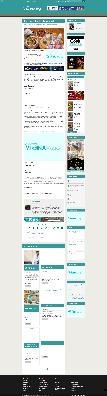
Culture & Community (43, 380)
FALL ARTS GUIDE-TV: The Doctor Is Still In (32, 267)
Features (57, 382)
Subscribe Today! (79, 28)
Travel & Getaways (43, 374)
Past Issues (78, 26)
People (56, 374)
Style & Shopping (42, 384)
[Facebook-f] (56, 1)
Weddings (57, 378)
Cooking (38, 233)
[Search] (83, 1)
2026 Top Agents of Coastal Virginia (75, 199)
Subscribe (28, 1)
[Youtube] (65, 1)
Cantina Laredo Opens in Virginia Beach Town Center (78, 291)
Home (24, 1)
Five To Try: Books (50, 304)
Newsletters (25, 378)
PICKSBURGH (49, 340)
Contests (73, 384)
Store (24, 386)
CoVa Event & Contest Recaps (77, 382)
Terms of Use (46, 391)
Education (57, 376)
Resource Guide (26, 374)
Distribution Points (27, 382)
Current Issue (78, 23)
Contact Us (34, 1)
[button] (2, 1)
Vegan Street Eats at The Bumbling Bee (77, 278)
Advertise (25, 380)
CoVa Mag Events (74, 380)
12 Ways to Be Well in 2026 (74, 190)
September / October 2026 (31, 277)
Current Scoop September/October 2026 (32, 306)
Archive (33, 233)
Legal (56, 380)
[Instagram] (63, 1)
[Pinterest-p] (61, 1)
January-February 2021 (59, 26)
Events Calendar (74, 378)
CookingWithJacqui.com (57, 195)
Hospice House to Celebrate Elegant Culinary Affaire (78, 282)
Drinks (72, 374)
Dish (42, 233)
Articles (25, 384)
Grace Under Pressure (51, 267)
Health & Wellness (43, 376)
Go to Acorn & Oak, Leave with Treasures (32, 342)
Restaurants (41, 386)
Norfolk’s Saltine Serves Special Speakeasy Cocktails (78, 286)
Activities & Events (43, 382)
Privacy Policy (40, 391)
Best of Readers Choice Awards (60, 385)
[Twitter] (58, 1)
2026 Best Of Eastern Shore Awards (75, 202)
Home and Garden (43, 378)
